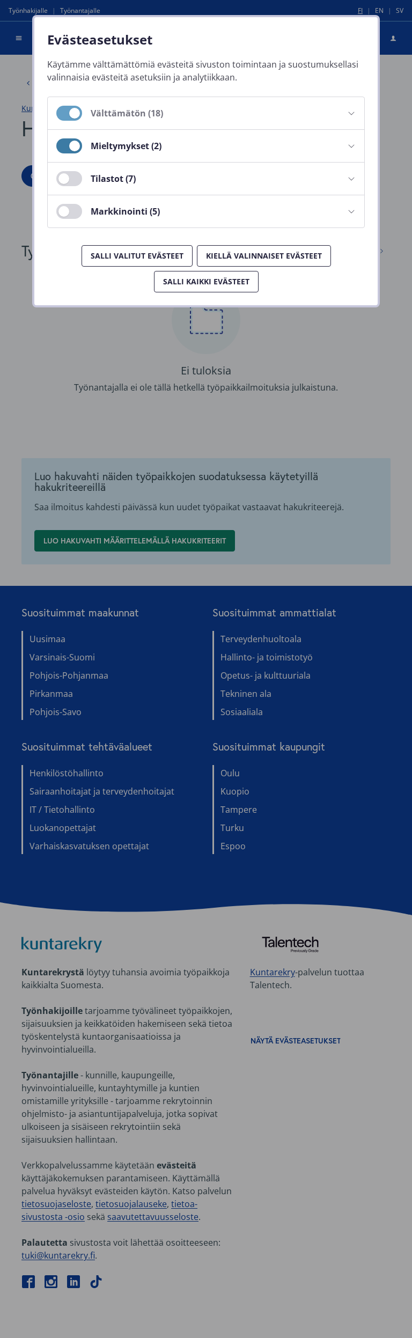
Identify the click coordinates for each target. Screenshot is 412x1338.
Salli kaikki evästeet (206, 281)
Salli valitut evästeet (137, 256)
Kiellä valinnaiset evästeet (264, 256)
